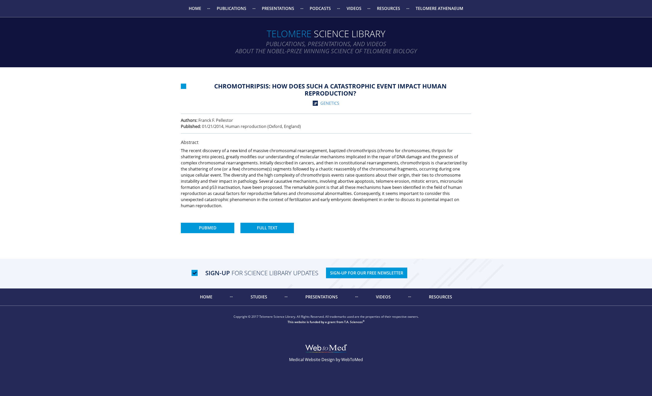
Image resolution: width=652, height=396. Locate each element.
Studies (259, 297)
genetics (329, 103)
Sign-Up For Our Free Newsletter (366, 273)
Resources (388, 8)
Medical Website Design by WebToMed (326, 359)
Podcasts (320, 8)
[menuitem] (195, 8)
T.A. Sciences (353, 322)
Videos (354, 8)
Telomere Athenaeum (439, 8)
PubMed (207, 228)
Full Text (267, 228)
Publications (231, 8)
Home (195, 8)
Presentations (278, 8)
